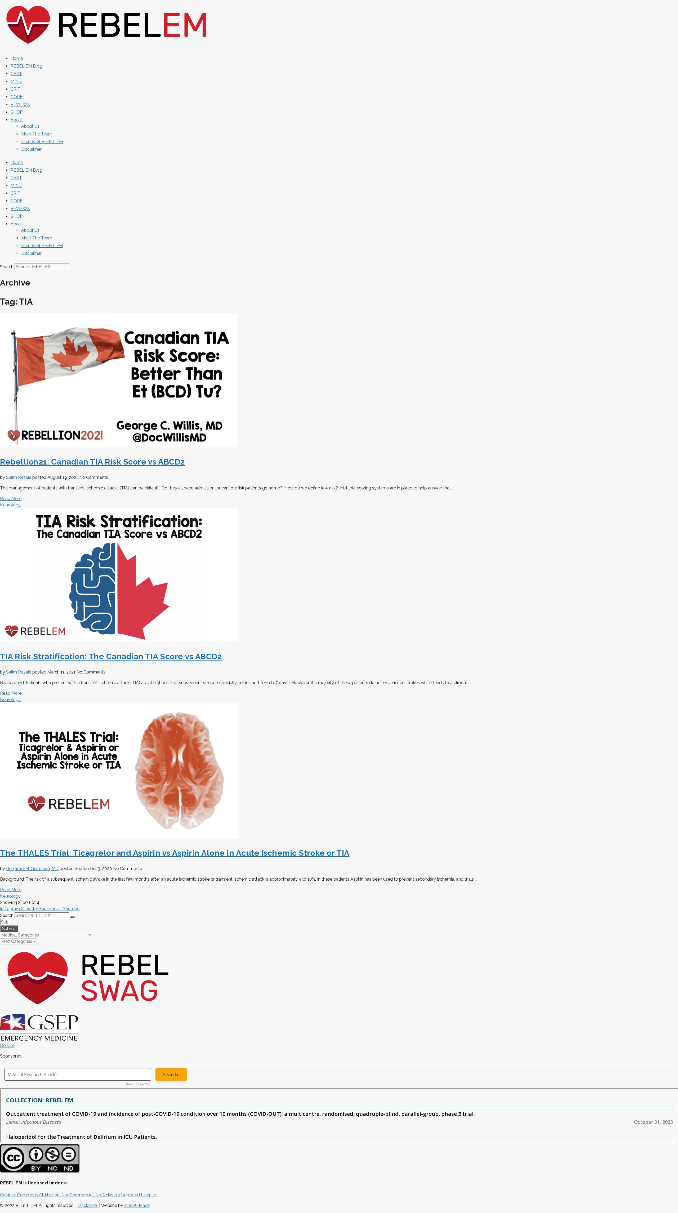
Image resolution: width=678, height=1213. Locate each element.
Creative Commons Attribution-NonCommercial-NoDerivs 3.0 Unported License (78, 1194)
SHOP (17, 112)
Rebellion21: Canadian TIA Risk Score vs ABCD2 (92, 461)
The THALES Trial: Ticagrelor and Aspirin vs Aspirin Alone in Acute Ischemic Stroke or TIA (175, 853)
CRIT (15, 89)
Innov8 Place (137, 1205)
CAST (16, 73)
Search (7, 266)
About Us (30, 126)
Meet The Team (36, 133)
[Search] (72, 917)
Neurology (10, 504)
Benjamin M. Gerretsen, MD (32, 868)
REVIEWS (20, 104)
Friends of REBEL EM (42, 141)
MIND (16, 81)
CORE (17, 96)
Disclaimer (31, 149)
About (17, 119)
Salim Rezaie (18, 477)
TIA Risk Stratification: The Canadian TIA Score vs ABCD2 (111, 656)
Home (17, 58)
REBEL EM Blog (26, 66)
